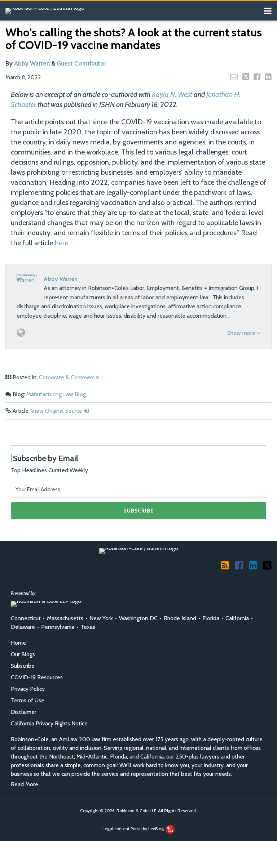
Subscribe (23, 665)
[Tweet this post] (245, 77)
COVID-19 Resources (37, 677)
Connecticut (26, 618)
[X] (267, 564)
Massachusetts (65, 618)
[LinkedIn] (253, 565)
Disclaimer (23, 711)
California (237, 618)
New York (101, 618)
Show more (242, 333)
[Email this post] (234, 77)
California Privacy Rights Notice (49, 723)
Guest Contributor (81, 63)
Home (18, 642)
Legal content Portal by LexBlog (133, 828)
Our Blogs (23, 654)
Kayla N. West (172, 94)
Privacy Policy (28, 688)
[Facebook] (239, 565)
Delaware (23, 626)
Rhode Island (180, 618)
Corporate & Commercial (69, 377)
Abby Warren (32, 63)
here (61, 242)
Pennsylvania (57, 626)
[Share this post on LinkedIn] (268, 77)
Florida (210, 618)
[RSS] (225, 565)
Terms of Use (27, 700)
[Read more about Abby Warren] (21, 332)
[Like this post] (257, 77)
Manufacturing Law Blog (56, 394)
